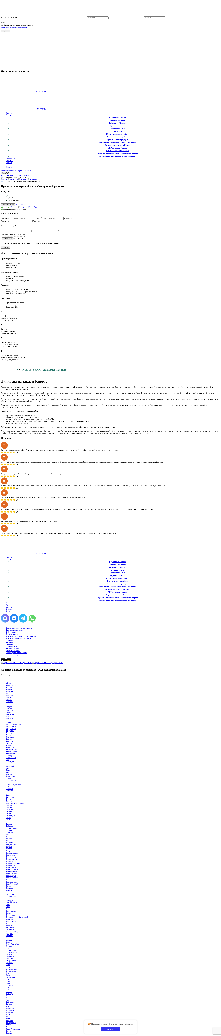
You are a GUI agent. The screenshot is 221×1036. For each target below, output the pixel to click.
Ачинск (9, 700)
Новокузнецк (11, 867)
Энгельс (9, 1027)
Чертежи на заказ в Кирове (117, 151)
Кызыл (8, 822)
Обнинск (9, 892)
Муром (8, 840)
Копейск (9, 805)
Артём (8, 693)
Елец (7, 760)
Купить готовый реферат (117, 140)
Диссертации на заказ (14, 630)
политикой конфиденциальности (14, 27)
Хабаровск (10, 1002)
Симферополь (11, 961)
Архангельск (11, 695)
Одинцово (10, 894)
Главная (9, 113)
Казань (8, 778)
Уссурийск (10, 998)
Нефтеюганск (11, 857)
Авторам (9, 163)
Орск (8, 905)
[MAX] (4, 179)
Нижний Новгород (13, 863)
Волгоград (10, 733)
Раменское (10, 930)
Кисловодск (10, 797)
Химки (8, 1006)
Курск (8, 820)
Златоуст (9, 768)
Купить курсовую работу (117, 137)
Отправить (5, 31)
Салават (9, 940)
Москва (9, 836)
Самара (8, 942)
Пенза (8, 909)
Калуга (8, 782)
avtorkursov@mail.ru (8, 171)
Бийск (8, 716)
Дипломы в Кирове (117, 120)
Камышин (9, 787)
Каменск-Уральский (13, 785)
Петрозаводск (11, 915)
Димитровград (11, 749)
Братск (8, 720)
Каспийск (9, 789)
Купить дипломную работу (117, 134)
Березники (10, 714)
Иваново (9, 770)
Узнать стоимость (22, 204)
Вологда (9, 739)
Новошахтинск (11, 882)
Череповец (10, 1012)
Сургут (8, 973)
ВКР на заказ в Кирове (117, 148)
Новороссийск (11, 874)
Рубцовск (9, 934)
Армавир (9, 691)
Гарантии (9, 161)
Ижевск (9, 772)
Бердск (8, 712)
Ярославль (10, 1033)
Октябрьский (11, 896)
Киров (8, 795)
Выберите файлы (15, 235)
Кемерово (9, 791)
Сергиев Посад (11, 956)
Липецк (9, 824)
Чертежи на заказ (12, 634)
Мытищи (9, 843)
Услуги (8, 115)
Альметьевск (11, 685)
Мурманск (10, 838)
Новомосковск (11, 872)
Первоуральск (11, 911)
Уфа (7, 1000)
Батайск (9, 708)
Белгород (9, 710)
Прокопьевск (11, 921)
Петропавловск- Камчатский (17, 917)
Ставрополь (10, 967)
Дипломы (9, 642)
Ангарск (9, 687)
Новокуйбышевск (13, 869)
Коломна (9, 801)
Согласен (110, 1029)
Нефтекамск (10, 855)
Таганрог (9, 979)
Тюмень (9, 992)
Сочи (8, 965)
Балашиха (9, 704)
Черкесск (9, 1014)
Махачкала (10, 832)
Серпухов (9, 958)
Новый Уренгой (12, 884)
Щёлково (9, 1021)
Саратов (9, 948)
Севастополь (11, 950)
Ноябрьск (9, 890)
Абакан (8, 683)
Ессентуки (10, 762)
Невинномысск (12, 853)
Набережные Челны (13, 845)
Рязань (8, 938)
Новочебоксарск (12, 878)
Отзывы (9, 167)
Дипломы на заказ (117, 129)
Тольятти (9, 985)
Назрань (9, 847)
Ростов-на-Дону (12, 932)
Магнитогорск (11, 828)
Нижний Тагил (11, 865)
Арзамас (9, 689)
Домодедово (10, 753)
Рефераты (9, 644)
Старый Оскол (11, 969)
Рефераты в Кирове (117, 123)
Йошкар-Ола (11, 776)
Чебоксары (10, 1008)
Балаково (9, 702)
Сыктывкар (10, 977)
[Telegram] (23, 179)
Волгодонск (10, 735)
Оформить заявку (8, 204)
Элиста (8, 1025)
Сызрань (9, 975)
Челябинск (10, 1010)
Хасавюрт (9, 1004)
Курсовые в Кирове (117, 117)
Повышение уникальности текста (19, 628)
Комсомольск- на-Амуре (15, 803)
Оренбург (9, 901)
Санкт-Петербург (12, 944)
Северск (9, 954)
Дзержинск (10, 747)
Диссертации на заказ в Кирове (117, 145)
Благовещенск (11, 718)
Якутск (8, 1031)
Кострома (9, 809)
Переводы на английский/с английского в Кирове (117, 153)
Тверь (8, 983)
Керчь (8, 793)
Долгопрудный (11, 751)
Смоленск (9, 963)
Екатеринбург (11, 758)
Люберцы (9, 826)
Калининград (11, 780)
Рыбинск (9, 936)
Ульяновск (10, 996)
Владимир (10, 731)
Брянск (8, 722)
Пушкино (9, 925)
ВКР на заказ (11, 632)
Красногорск (11, 811)
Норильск (9, 888)
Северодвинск (11, 952)
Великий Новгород (13, 724)
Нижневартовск (12, 859)
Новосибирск (11, 876)
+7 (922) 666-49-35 (24, 171)
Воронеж (9, 741)
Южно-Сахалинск (13, 1029)
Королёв (9, 807)
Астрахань (10, 698)
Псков (8, 923)
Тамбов (8, 981)
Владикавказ (11, 729)
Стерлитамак (11, 971)
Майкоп (9, 830)
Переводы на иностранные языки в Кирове (117, 156)
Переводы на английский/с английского (21, 636)
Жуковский (10, 766)
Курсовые (9, 640)
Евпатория (10, 756)
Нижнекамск (11, 861)
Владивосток (11, 727)
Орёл (8, 907)
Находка (9, 851)
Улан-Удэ (9, 994)
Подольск (9, 919)
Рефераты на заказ (117, 131)
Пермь (8, 913)
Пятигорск (10, 927)
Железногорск (11, 764)
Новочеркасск (11, 880)
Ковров (8, 799)
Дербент (9, 745)
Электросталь (11, 1023)
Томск (8, 987)
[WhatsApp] (32, 179)
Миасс (8, 834)
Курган (8, 818)
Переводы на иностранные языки (19, 638)
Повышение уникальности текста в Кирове (117, 142)
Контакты (9, 165)
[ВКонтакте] (13, 179)
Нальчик (9, 849)
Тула (7, 990)
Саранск (9, 946)
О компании (10, 159)
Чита (7, 1016)
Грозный (9, 743)
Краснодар (10, 814)
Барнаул (9, 706)
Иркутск (9, 774)
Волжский (10, 737)
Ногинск (9, 886)
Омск (8, 898)
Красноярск (10, 816)
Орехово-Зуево (11, 903)
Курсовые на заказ (117, 126)
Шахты (8, 1019)
